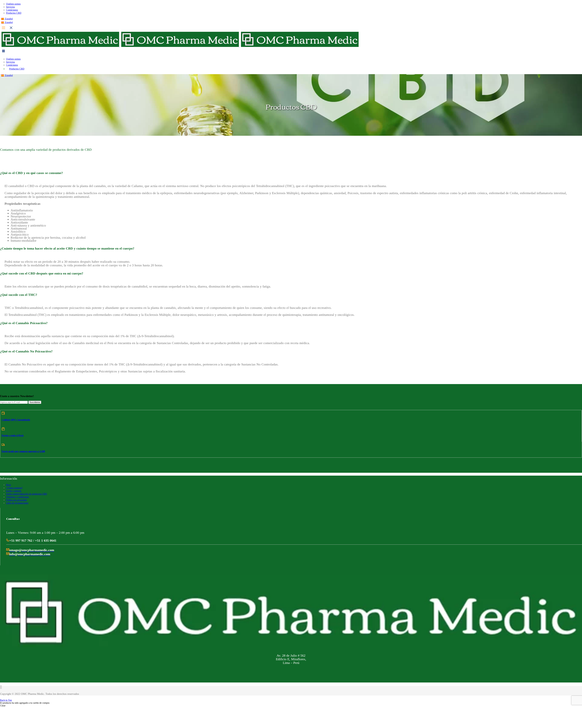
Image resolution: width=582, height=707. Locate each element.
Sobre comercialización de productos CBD (26, 494)
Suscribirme (35, 402)
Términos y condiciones (17, 497)
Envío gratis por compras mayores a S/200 (23, 451)
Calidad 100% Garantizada (16, 419)
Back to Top (6, 700)
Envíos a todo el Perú (12, 435)
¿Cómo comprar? (14, 488)
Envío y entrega (13, 491)
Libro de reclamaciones (17, 503)
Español (8, 18)
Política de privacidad (16, 500)
